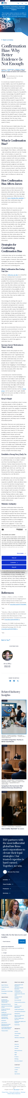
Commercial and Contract (18, 997)
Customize (13, 562)
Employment (17, 1013)
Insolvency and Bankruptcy (18, 1007)
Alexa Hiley (7, 664)
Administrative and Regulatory (19, 985)
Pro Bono (17, 1056)
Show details (20, 553)
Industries (4, 997)
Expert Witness (11, 735)
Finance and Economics (20, 1002)
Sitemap (23, 1092)
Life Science (4, 1022)
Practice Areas (19, 982)
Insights (17, 1028)
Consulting (10, 69)
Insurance (18, 826)
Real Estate (17, 1024)
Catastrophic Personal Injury (20, 994)
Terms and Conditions (14, 1092)
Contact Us (17, 1067)
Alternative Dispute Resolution (19, 988)
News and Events (18, 1050)
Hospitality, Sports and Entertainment (6, 1015)
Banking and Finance (6, 1004)
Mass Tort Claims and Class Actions (19, 1016)
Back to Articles (8, 40)
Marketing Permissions (7, 946)
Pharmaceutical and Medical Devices (5, 1025)
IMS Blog (16, 1059)
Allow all (14, 557)
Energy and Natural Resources (5, 1009)
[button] (22, 3)
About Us (17, 1044)
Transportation (14, 782)
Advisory (20, 735)
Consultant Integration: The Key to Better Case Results (12, 740)
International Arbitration (20, 1011)
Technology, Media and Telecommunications (6, 1028)
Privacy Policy (5, 1092)
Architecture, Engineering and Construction (5, 1001)
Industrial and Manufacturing (4, 1018)
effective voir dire (13, 275)
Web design (16, 1089)
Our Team (17, 1046)
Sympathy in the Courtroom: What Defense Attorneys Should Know (12, 787)
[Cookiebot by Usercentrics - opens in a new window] (17, 530)
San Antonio (17, 1073)
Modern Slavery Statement (14, 1093)
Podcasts (6, 889)
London (16, 1069)
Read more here (22, 16)
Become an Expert (19, 1061)
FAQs (16, 1052)
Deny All (14, 567)
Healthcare (5, 784)
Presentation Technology (9, 736)
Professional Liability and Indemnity (20, 1022)
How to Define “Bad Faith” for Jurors (13, 829)
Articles (5, 880)
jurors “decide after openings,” (16, 198)
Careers (16, 1048)
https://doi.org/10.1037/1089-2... (9, 629)
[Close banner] (25, 529)
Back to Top (5, 640)
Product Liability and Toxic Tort (19, 1019)
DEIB (16, 1054)
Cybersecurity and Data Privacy (6, 1006)
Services (5, 893)
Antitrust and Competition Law (18, 991)
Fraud (16, 1004)
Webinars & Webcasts (19, 1037)
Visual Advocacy (6, 737)
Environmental (18, 1000)
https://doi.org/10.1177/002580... (18, 604)
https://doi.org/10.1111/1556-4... (12, 619)
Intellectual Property (19, 1009)
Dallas (16, 1071)
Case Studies (7, 884)
